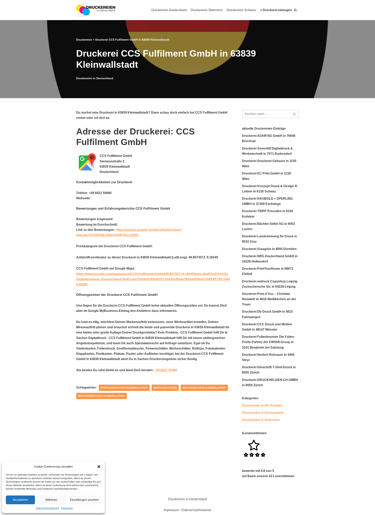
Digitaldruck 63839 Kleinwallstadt (124, 387)
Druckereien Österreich (207, 10)
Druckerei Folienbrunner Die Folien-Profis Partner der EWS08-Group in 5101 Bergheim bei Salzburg (268, 342)
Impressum (67, 508)
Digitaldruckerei (165, 387)
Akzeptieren (20, 499)
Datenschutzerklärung (47, 508)
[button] (99, 467)
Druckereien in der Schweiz (262, 405)
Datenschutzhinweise (196, 510)
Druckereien (84, 39)
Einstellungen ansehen (84, 499)
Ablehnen (51, 499)
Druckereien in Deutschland (94, 78)
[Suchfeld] (294, 114)
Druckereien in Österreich (261, 420)
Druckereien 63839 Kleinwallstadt (101, 396)
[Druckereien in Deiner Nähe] (95, 10)
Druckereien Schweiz (241, 10)
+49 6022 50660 (165, 370)
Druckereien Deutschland (169, 10)
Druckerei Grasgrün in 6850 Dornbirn (269, 249)
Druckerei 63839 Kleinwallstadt (204, 387)
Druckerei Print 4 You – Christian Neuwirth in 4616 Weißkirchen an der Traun (269, 299)
